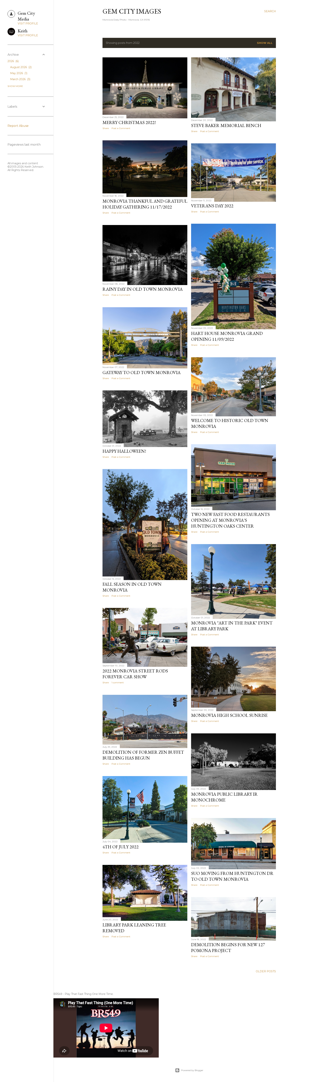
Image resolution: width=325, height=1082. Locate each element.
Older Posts (266, 971)
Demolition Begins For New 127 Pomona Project (228, 947)
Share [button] (106, 128)
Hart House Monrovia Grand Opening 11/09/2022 (227, 336)
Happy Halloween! (124, 451)
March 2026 (20, 79)
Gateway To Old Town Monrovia (142, 372)
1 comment (118, 682)
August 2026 (20, 67)
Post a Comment (121, 128)
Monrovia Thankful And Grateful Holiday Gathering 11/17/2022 (145, 204)
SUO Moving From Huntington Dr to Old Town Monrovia (232, 876)
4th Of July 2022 (121, 847)
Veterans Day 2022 (212, 206)
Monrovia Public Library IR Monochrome (224, 797)
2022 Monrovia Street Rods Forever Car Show (135, 674)
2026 (13, 61)
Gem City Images (132, 11)
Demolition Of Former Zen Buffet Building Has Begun (143, 755)
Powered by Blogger (192, 1070)
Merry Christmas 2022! (129, 122)
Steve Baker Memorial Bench (226, 125)
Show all (265, 43)
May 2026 (18, 73)
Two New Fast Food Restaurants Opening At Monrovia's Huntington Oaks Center (230, 520)
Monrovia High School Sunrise (229, 715)
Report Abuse (18, 126)
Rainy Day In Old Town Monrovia (143, 289)
